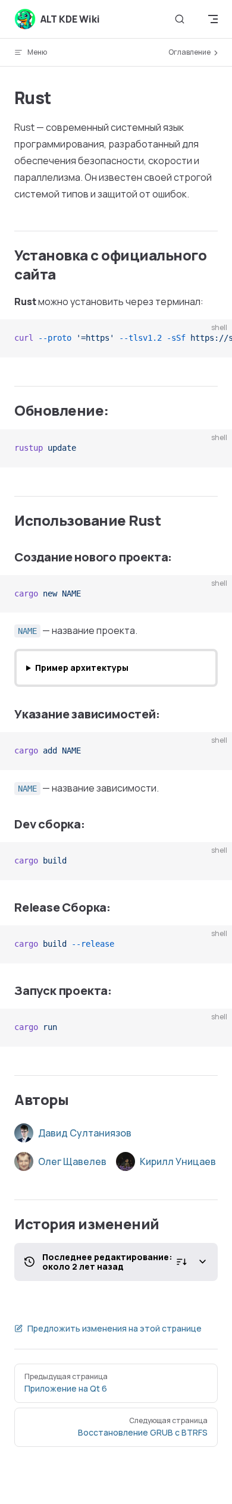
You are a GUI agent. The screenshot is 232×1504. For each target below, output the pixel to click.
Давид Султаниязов (84, 1132)
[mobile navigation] (213, 19)
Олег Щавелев (72, 1161)
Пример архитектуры (81, 667)
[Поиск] (179, 19)
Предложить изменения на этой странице (114, 1328)
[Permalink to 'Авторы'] (8, 1099)
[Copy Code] (213, 338)
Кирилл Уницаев (178, 1161)
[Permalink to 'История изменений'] (8, 1223)
